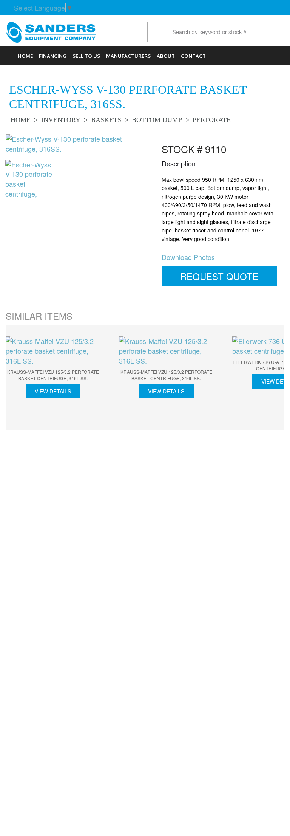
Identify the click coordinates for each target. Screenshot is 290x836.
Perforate (212, 120)
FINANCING (52, 56)
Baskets (106, 120)
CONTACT (193, 56)
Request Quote (219, 276)
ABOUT (166, 56)
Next (273, 378)
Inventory (60, 120)
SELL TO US (86, 56)
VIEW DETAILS (53, 391)
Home (25, 56)
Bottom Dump (157, 120)
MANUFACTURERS (128, 56)
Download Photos (188, 257)
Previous (17, 378)
